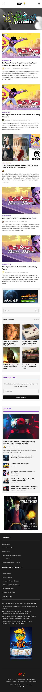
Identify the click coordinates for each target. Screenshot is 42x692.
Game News (6, 544)
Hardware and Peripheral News (11, 555)
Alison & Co (8, 68)
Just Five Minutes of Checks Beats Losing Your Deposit (19, 603)
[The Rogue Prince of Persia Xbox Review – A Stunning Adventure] (21, 97)
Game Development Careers (11, 562)
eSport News (6, 551)
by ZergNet (36, 319)
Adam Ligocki (8, 120)
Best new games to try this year (20, 463)
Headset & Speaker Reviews (11, 581)
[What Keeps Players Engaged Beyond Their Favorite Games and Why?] (6, 481)
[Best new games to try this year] (6, 465)
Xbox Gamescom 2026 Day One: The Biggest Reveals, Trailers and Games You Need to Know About (19, 617)
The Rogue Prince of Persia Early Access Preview (19, 218)
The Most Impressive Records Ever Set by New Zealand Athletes (19, 607)
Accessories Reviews (8, 592)
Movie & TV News (7, 559)
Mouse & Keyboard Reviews (10, 584)
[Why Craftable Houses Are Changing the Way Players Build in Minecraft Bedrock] (21, 426)
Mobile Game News (8, 548)
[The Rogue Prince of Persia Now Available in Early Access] (21, 248)
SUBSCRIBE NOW (21, 397)
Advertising (31, 679)
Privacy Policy (22, 681)
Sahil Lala (8, 221)
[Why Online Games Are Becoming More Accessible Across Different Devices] (6, 458)
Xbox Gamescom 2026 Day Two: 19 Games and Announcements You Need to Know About (17, 612)
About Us (10, 679)
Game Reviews (6, 112)
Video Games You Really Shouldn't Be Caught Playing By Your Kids (10, 343)
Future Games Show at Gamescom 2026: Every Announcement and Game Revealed (17, 622)
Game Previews (6, 215)
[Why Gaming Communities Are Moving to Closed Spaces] (6, 473)
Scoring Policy (20, 679)
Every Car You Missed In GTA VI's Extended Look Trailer (29, 366)
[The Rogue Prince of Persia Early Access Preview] (21, 200)
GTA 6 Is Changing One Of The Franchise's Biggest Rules (10, 366)
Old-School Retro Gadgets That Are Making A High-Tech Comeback (29, 343)
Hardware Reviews (8, 588)
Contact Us (32, 681)
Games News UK (6, 60)
